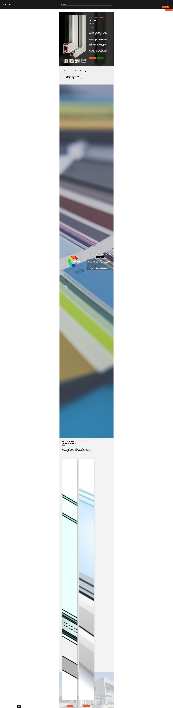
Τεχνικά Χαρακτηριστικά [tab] (82, 71)
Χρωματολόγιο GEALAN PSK (99, 254)
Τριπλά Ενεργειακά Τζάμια (86, 702)
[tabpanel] (86, 76)
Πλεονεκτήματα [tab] (68, 71)
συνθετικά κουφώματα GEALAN (95, 49)
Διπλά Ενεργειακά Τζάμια (70, 702)
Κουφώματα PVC (96, 17)
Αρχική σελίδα (91, 17)
